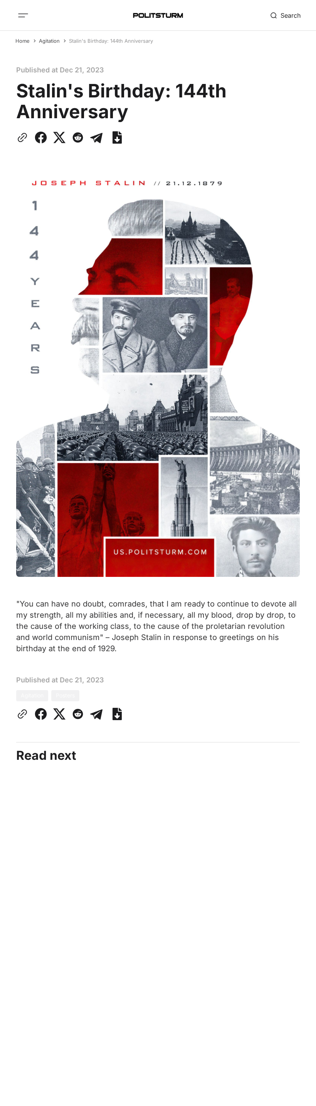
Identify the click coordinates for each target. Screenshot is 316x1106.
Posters (65, 695)
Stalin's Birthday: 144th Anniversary (111, 41)
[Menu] (23, 15)
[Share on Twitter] (59, 137)
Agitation (49, 41)
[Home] (158, 15)
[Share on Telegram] (96, 137)
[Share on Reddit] (78, 137)
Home (22, 41)
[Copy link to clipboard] (24, 137)
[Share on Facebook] (41, 137)
